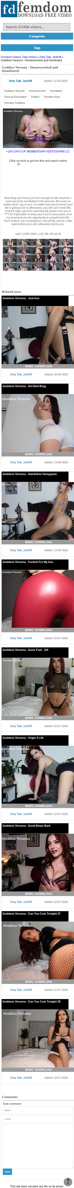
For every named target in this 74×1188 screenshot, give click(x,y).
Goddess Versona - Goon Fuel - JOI (25, 649)
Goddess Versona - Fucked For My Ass (27, 562)
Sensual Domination (15, 96)
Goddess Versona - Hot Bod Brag (24, 386)
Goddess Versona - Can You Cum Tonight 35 (31, 1001)
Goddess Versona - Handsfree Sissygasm (29, 474)
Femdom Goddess (14, 102)
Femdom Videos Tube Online (19, 57)
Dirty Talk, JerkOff (50, 57)
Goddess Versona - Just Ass (20, 298)
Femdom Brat (52, 96)
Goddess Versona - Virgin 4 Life (23, 737)
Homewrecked (37, 90)
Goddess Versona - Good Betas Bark (26, 825)
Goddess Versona (14, 90)
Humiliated (56, 90)
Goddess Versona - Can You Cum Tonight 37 (31, 913)
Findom (35, 96)
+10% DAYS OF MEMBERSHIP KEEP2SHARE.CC (38, 151)
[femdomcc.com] (37, 9)
